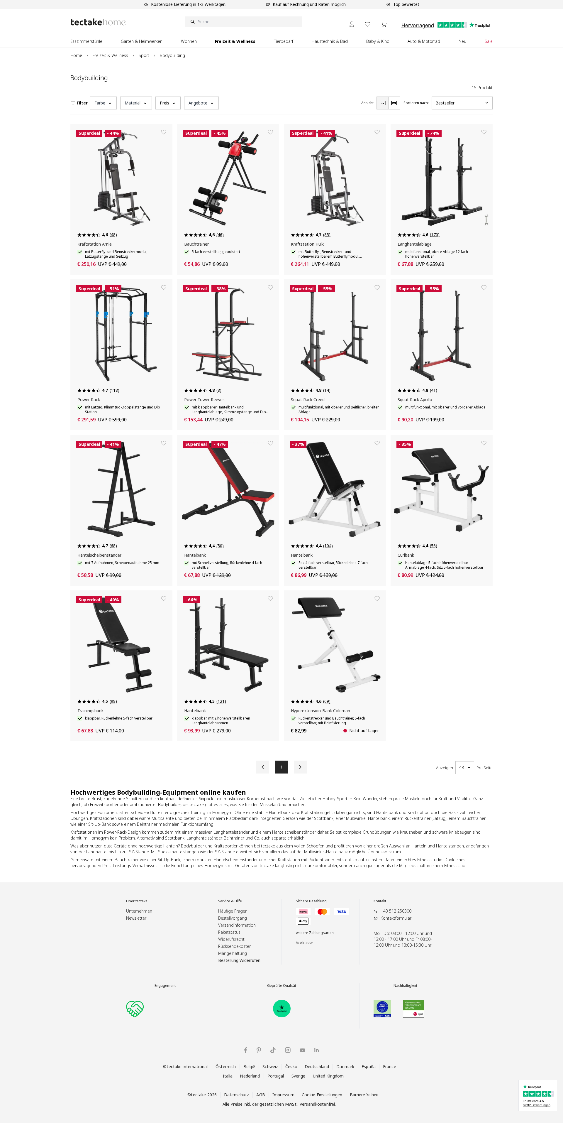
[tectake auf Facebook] (245, 1050)
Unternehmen (139, 911)
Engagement (165, 985)
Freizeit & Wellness (110, 55)
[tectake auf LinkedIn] (316, 1050)
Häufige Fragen (232, 911)
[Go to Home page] (98, 22)
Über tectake (136, 901)
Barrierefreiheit (364, 1094)
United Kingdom (328, 1076)
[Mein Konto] (352, 24)
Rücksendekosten (235, 946)
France (389, 1066)
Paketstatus (229, 932)
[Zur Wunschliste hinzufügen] (163, 132)
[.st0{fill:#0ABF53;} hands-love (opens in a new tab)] (135, 1008)
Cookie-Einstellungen (322, 1094)
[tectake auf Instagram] (288, 1050)
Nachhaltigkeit (405, 985)
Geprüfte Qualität (281, 985)
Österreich (226, 1066)
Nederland (250, 1076)
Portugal (275, 1076)
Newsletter (136, 918)
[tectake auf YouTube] (302, 1050)
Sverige (298, 1076)
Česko (291, 1066)
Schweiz (270, 1066)
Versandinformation (237, 925)
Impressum (283, 1094)
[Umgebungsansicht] (394, 103)
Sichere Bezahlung (311, 901)
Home (76, 55)
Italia (228, 1076)
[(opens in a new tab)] (282, 1008)
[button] (103, 103)
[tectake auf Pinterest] (259, 1050)
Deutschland (317, 1066)
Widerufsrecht (231, 939)
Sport (144, 55)
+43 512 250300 (396, 911)
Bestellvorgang (232, 918)
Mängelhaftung (232, 953)
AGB (260, 1094)
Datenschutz (236, 1094)
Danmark (345, 1066)
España (369, 1066)
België (249, 1066)
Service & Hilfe (230, 901)
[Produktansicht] (382, 103)
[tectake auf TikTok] (273, 1050)
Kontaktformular (396, 918)
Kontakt (380, 901)
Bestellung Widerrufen (239, 960)
